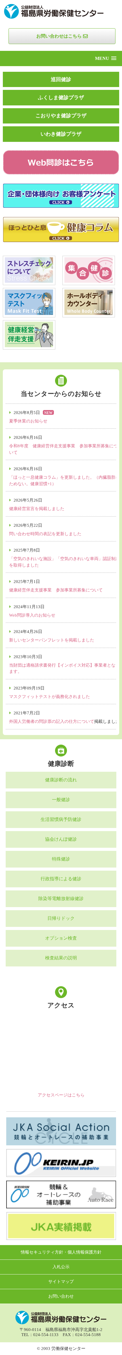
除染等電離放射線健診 (61, 898)
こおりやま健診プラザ (61, 115)
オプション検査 (61, 938)
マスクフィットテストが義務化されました (49, 696)
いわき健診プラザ (61, 134)
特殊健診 (61, 859)
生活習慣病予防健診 (61, 819)
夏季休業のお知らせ (28, 421)
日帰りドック (61, 918)
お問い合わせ (61, 1296)
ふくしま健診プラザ (61, 97)
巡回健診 (61, 79)
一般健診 (61, 799)
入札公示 (61, 1267)
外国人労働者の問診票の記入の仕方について (51, 721)
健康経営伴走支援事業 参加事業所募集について (56, 590)
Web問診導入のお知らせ (32, 615)
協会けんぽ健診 (61, 839)
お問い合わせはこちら (59, 36)
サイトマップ (61, 1282)
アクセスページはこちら (61, 1095)
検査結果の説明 (61, 958)
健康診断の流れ (61, 779)
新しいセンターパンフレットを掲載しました (51, 640)
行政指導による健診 (61, 878)
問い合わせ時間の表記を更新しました (45, 534)
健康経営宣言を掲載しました (36, 508)
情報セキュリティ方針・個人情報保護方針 (61, 1252)
